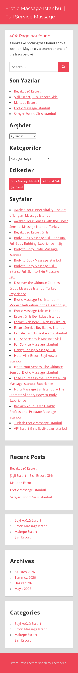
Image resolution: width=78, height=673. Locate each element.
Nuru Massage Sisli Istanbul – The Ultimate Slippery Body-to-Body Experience (36, 395)
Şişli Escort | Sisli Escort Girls (36, 97)
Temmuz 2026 (25, 577)
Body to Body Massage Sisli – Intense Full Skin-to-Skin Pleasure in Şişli (36, 271)
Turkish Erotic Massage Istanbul (38, 423)
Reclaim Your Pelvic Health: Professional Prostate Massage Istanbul (32, 411)
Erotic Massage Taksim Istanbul (37, 311)
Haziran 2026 (24, 583)
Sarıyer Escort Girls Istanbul (35, 114)
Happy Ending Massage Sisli (35, 350)
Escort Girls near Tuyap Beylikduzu (40, 322)
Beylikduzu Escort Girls (31, 232)
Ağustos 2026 (25, 572)
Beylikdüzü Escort (27, 91)
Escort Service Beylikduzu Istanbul (39, 327)
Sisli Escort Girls (51, 181)
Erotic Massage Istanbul (32, 526)
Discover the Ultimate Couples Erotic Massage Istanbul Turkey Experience (34, 288)
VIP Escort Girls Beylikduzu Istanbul (40, 428)
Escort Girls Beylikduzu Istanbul (37, 316)
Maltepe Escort (25, 102)
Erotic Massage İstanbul (32, 108)
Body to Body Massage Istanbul (37, 260)
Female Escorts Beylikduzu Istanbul (40, 333)
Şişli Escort (17, 187)
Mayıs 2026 (23, 588)
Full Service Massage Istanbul (36, 344)
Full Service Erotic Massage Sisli (37, 339)
